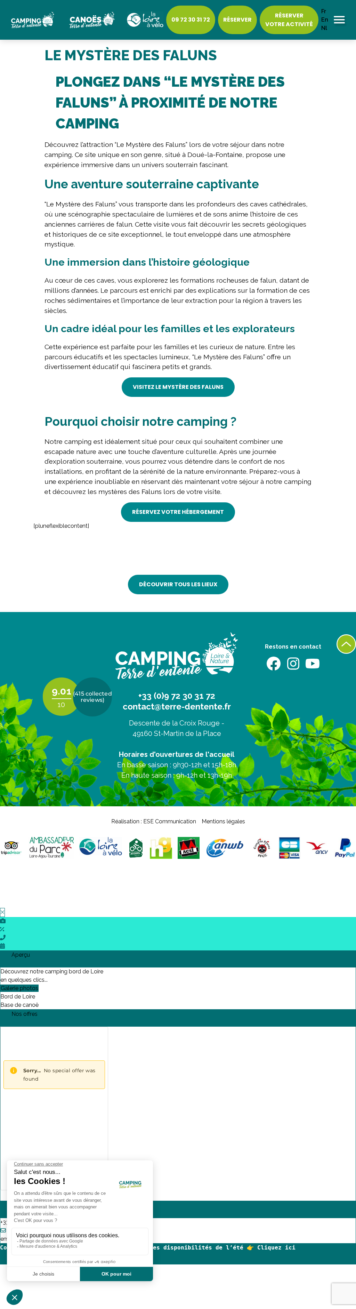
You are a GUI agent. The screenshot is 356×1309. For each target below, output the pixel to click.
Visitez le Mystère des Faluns (178, 387)
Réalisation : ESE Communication (153, 821)
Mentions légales (223, 821)
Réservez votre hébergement (178, 512)
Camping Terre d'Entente (37, 19)
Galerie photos (19, 988)
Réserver (237, 20)
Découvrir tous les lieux (178, 584)
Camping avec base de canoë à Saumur (95, 19)
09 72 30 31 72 (190, 20)
